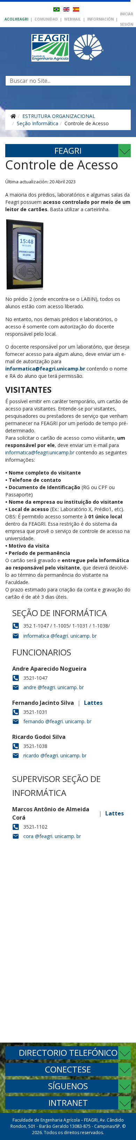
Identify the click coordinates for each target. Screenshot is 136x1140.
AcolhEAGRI (16, 19)
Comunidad (46, 19)
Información (100, 19)
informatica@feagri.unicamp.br (45, 368)
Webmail (72, 19)
